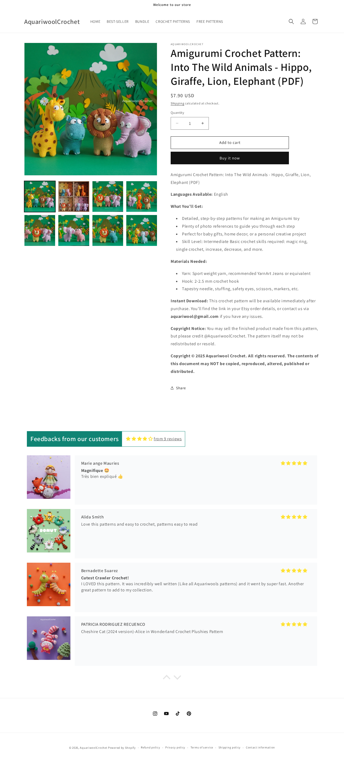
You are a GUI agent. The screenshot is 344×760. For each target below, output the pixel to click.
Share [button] (181, 388)
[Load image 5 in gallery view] (39, 230)
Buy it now (230, 158)
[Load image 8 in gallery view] (141, 230)
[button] (291, 21)
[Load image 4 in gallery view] (141, 196)
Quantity (177, 112)
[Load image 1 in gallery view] (39, 196)
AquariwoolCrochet (93, 748)
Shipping (177, 103)
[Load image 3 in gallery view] (107, 196)
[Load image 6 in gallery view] (73, 230)
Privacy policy (175, 747)
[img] (139, 439)
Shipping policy (229, 747)
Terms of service (202, 747)
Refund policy (150, 747)
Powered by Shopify (122, 748)
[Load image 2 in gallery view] (73, 196)
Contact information (260, 747)
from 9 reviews (168, 439)
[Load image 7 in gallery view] (107, 230)
